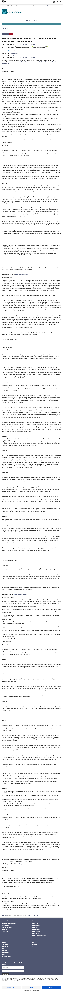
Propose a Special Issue (31, 24)
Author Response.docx (21, 274)
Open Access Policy (7, 927)
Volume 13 (19, 6)
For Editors (35, 927)
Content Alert (35, 915)
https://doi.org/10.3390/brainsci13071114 (26, 44)
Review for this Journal (31, 20)
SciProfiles (4, 950)
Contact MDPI (5, 929)
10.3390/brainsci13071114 (35, 6)
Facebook (34, 944)
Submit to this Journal (31, 17)
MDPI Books (5, 944)
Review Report (47, 6)
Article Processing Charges (9, 923)
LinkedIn (34, 942)
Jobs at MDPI (5, 931)
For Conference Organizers (39, 935)
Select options (6, 967)
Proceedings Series (7, 956)
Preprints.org (5, 946)
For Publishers (36, 931)
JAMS (3, 954)
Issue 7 (26, 6)
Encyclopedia (5, 952)
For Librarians (36, 929)
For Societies (35, 933)
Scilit (3, 948)
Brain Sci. (4, 915)
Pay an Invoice (5, 925)
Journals (4, 6)
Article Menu (5, 28)
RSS (29, 915)
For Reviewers (36, 925)
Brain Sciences (12, 6)
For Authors (35, 923)
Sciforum (4, 942)
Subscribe (5, 974)
